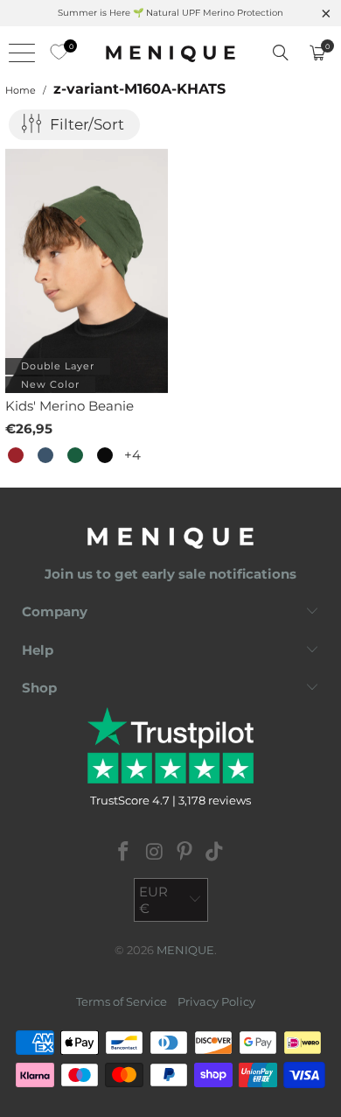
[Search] (280, 52)
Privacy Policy (216, 1001)
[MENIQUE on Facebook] (124, 853)
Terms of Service (121, 1001)
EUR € (153, 900)
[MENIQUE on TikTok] (215, 853)
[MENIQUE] (171, 52)
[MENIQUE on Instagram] (155, 853)
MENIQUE (185, 950)
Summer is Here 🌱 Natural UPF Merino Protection (170, 12)
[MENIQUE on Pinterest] (185, 853)
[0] (54, 52)
